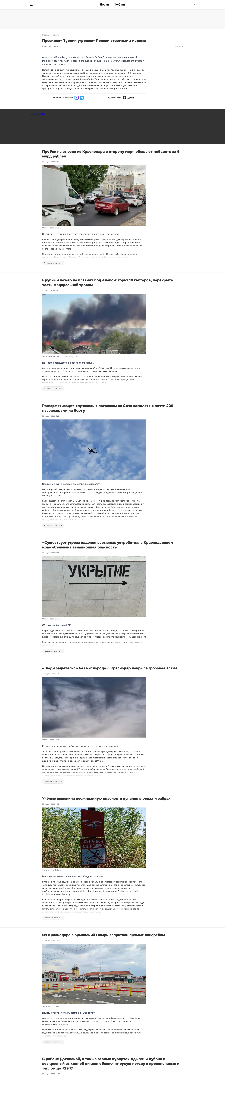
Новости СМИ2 (37, 114)
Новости (55, 35)
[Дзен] (128, 97)
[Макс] (76, 98)
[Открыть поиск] (194, 4)
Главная (45, 35)
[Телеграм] (82, 98)
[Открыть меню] (31, 4)
